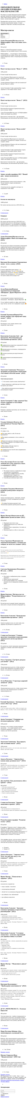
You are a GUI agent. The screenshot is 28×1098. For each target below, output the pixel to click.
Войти (5, 4)
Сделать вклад (4, 213)
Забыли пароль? (5, 1096)
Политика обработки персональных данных (12, 1080)
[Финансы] (5, 36)
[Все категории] (5, 33)
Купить (3, 65)
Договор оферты (5, 1081)
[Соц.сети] (5, 37)
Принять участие (5, 1052)
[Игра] (5, 35)
